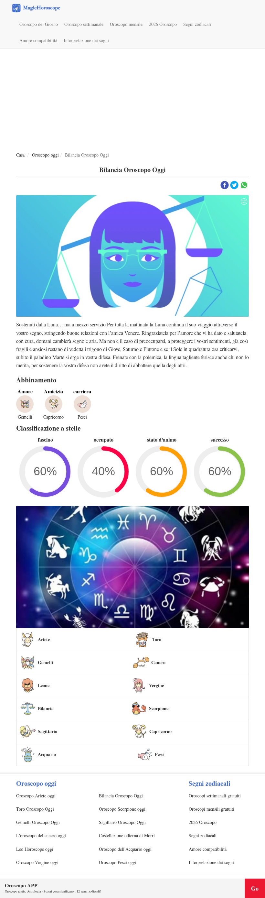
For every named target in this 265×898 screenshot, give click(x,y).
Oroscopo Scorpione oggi (122, 809)
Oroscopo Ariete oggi (36, 796)
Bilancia (46, 708)
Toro (156, 639)
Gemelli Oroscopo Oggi (38, 822)
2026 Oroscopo (163, 24)
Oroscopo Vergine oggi (37, 862)
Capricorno (160, 731)
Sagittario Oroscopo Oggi (122, 822)
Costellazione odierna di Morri (127, 835)
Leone (43, 685)
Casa (20, 155)
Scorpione (158, 708)
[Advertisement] (132, 100)
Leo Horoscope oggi (34, 849)
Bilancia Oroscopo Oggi (121, 796)
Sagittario (47, 731)
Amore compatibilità (38, 40)
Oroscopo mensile (126, 24)
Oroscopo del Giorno (38, 24)
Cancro (158, 662)
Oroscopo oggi (45, 155)
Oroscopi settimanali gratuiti (215, 796)
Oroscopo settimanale (83, 24)
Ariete (44, 639)
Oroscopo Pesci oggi (117, 862)
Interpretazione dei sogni (86, 40)
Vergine (156, 685)
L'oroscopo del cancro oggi (41, 835)
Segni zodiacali (197, 24)
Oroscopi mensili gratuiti (211, 809)
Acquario (47, 754)
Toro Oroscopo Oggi (35, 809)
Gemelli (45, 662)
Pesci (159, 754)
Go (255, 888)
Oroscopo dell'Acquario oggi (125, 849)
